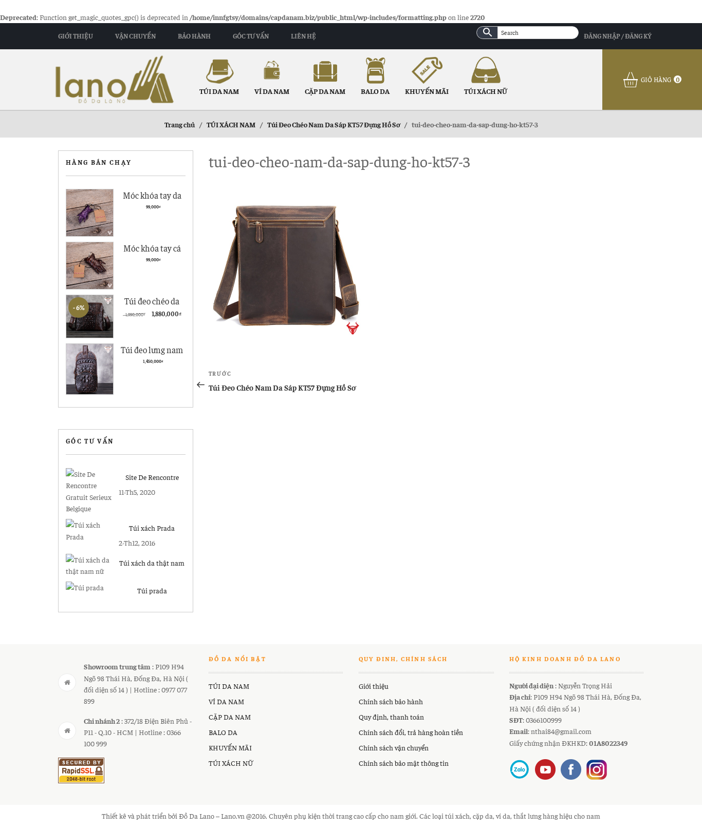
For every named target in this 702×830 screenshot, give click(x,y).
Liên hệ (303, 35)
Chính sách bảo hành (391, 701)
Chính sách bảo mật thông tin (404, 762)
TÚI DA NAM (219, 90)
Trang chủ (179, 124)
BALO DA (375, 90)
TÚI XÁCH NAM (231, 124)
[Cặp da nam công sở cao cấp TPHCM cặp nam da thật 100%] (114, 78)
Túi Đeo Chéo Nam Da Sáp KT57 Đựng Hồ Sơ (333, 124)
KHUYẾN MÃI (427, 90)
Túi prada (152, 590)
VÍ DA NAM (271, 90)
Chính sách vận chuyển (394, 747)
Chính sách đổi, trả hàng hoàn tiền (411, 732)
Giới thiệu (75, 35)
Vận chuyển (135, 35)
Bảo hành (194, 35)
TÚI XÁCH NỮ (485, 90)
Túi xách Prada (152, 527)
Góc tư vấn (251, 35)
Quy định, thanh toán (391, 716)
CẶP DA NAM (325, 90)
